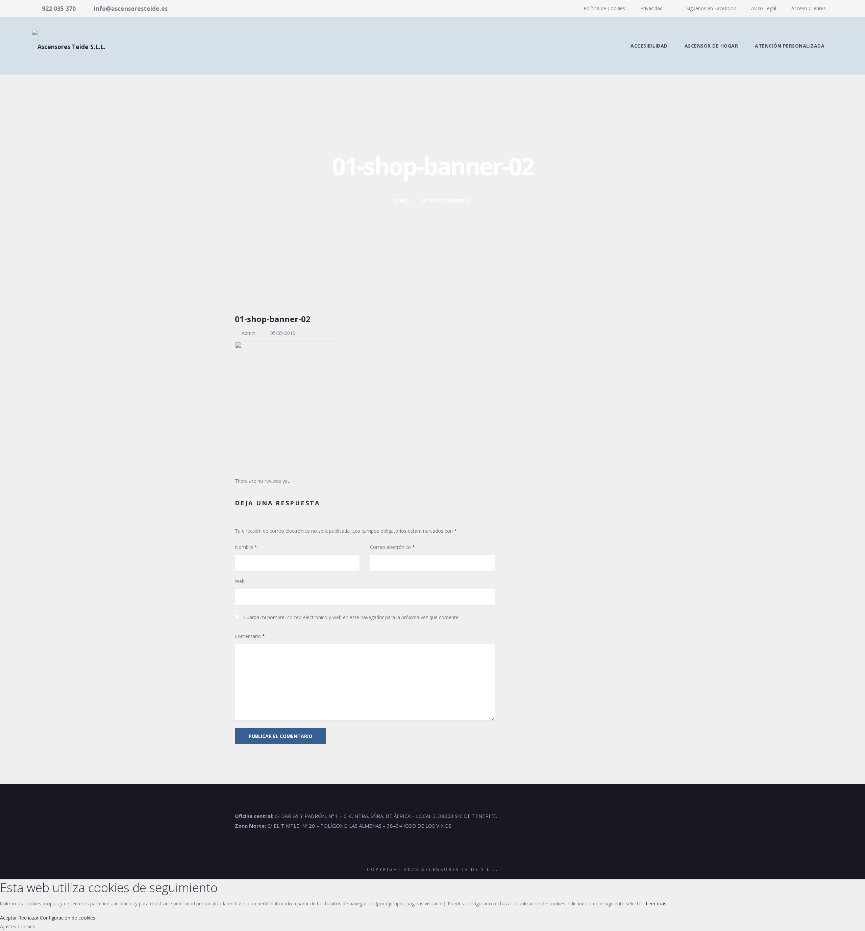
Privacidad (651, 8)
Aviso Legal (763, 8)
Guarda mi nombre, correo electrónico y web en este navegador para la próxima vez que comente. (351, 617)
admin (248, 333)
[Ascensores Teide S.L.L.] (68, 46)
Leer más (656, 903)
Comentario (250, 636)
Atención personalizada (789, 46)
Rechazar (28, 917)
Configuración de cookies (67, 917)
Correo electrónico (392, 547)
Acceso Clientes (808, 8)
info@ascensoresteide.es (131, 8)
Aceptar (8, 917)
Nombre (246, 547)
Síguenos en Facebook (710, 8)
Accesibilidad (649, 46)
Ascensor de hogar (711, 46)
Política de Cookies (604, 8)
